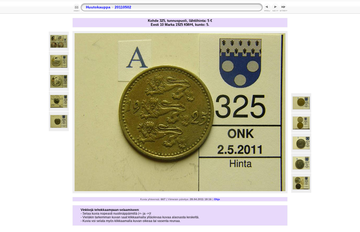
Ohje (217, 199)
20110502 (123, 7)
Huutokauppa (98, 7)
